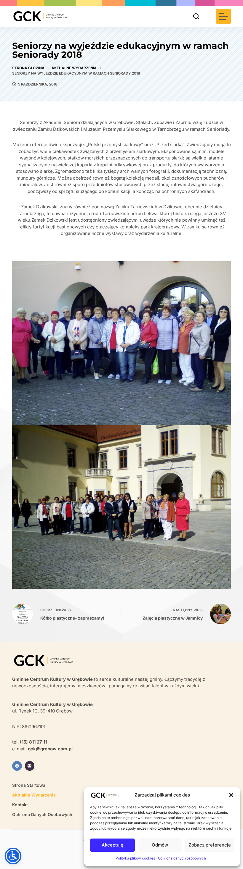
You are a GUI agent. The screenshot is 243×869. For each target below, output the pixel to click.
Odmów (160, 845)
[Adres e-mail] (30, 766)
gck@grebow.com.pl (50, 749)
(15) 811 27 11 (33, 742)
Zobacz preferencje (209, 845)
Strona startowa (28, 785)
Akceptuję (112, 845)
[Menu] (223, 16)
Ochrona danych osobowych (182, 858)
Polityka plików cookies (135, 858)
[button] (231, 795)
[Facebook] (17, 766)
